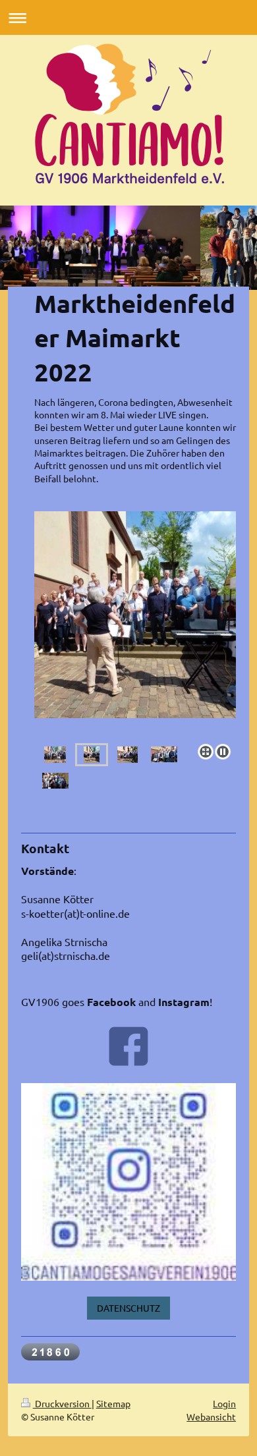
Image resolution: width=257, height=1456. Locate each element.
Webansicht (211, 1416)
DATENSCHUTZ (128, 1308)
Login (224, 1403)
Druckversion (62, 1403)
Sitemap (113, 1403)
